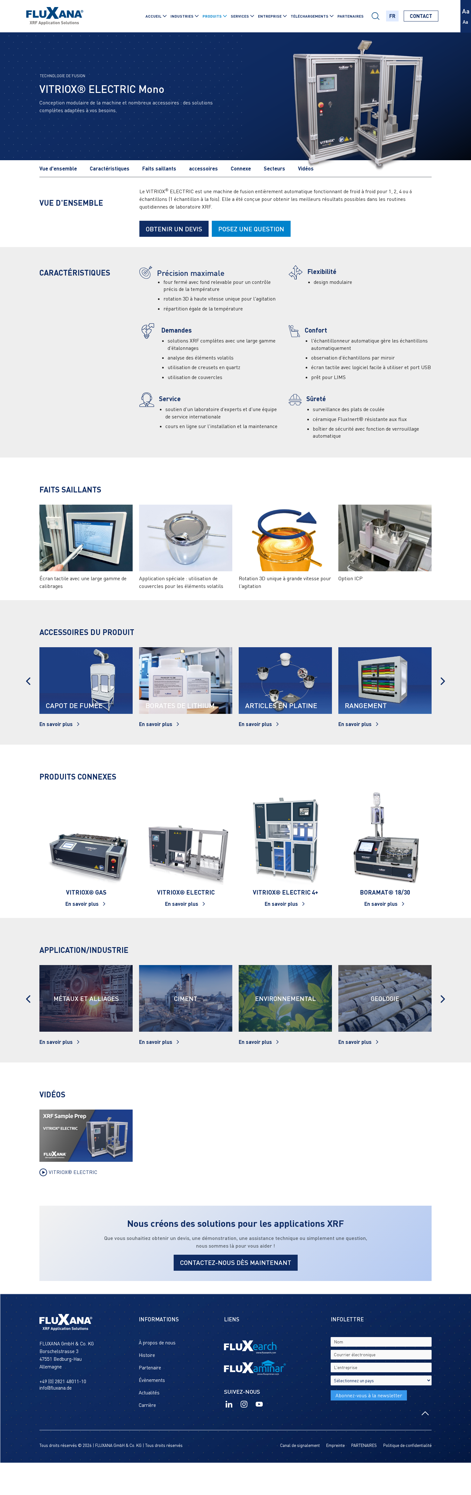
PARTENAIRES (350, 16)
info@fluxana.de (55, 1388)
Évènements (152, 1380)
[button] (155, 16)
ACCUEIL (153, 16)
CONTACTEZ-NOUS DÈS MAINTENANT (235, 1262)
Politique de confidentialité (407, 1445)
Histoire (147, 1355)
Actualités (149, 1392)
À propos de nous (157, 1342)
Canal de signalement (300, 1445)
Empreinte (335, 1445)
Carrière (147, 1405)
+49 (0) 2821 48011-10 (62, 1381)
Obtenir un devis (174, 229)
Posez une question (251, 229)
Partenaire (150, 1367)
